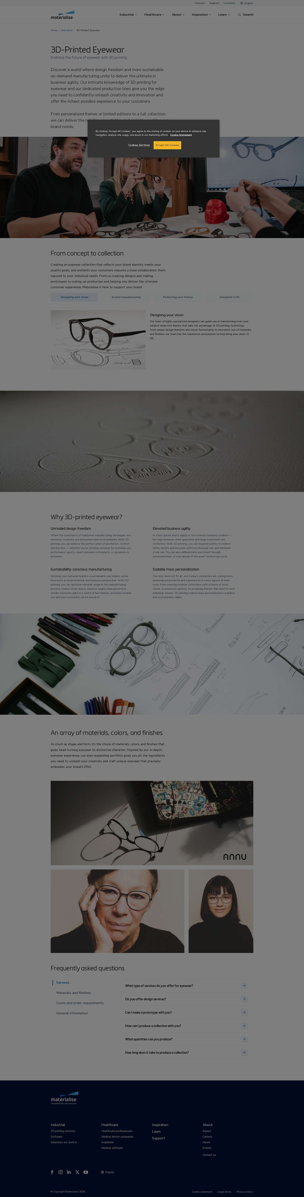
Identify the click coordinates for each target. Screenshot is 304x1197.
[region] (154, 139)
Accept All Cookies (167, 145)
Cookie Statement (181, 135)
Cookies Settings (139, 145)
